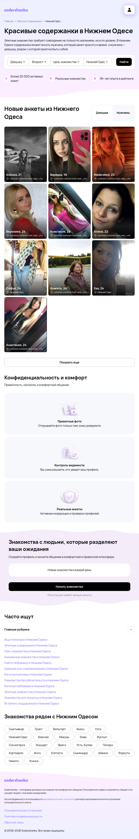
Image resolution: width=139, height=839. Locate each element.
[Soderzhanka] (16, 10)
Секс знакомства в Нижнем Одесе (27, 651)
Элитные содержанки (29, 21)
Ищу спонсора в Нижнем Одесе (25, 640)
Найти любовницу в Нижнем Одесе (27, 663)
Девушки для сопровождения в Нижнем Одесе (36, 669)
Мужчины (123, 113)
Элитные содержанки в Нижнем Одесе (30, 645)
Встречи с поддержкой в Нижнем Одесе (31, 703)
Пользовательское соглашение (23, 810)
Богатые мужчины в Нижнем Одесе (28, 674)
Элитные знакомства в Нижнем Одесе (30, 692)
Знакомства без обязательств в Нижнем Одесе (36, 680)
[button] (16, 729)
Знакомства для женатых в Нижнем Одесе (33, 698)
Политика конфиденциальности (23, 816)
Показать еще (69, 362)
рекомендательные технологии (59, 799)
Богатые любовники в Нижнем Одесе (29, 686)
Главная (8, 21)
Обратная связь (14, 822)
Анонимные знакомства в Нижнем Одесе (32, 657)
